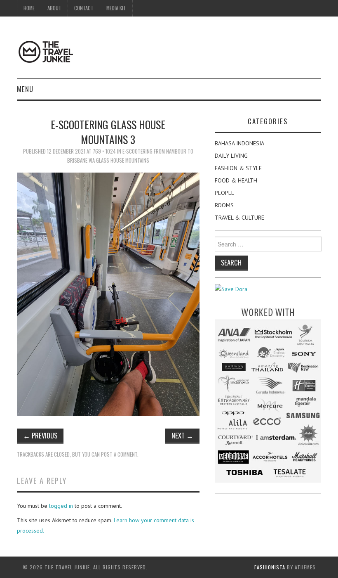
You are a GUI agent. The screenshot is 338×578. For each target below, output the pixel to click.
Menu (25, 89)
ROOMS (224, 205)
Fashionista (269, 567)
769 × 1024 (104, 151)
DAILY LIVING (231, 155)
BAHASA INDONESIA (239, 143)
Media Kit (116, 8)
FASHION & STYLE (238, 168)
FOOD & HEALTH (236, 180)
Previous (40, 435)
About (54, 8)
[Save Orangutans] (231, 288)
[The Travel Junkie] (46, 51)
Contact (84, 8)
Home (29, 8)
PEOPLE (224, 193)
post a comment (119, 454)
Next (182, 435)
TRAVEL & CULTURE (239, 217)
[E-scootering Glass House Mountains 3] (108, 294)
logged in (61, 505)
